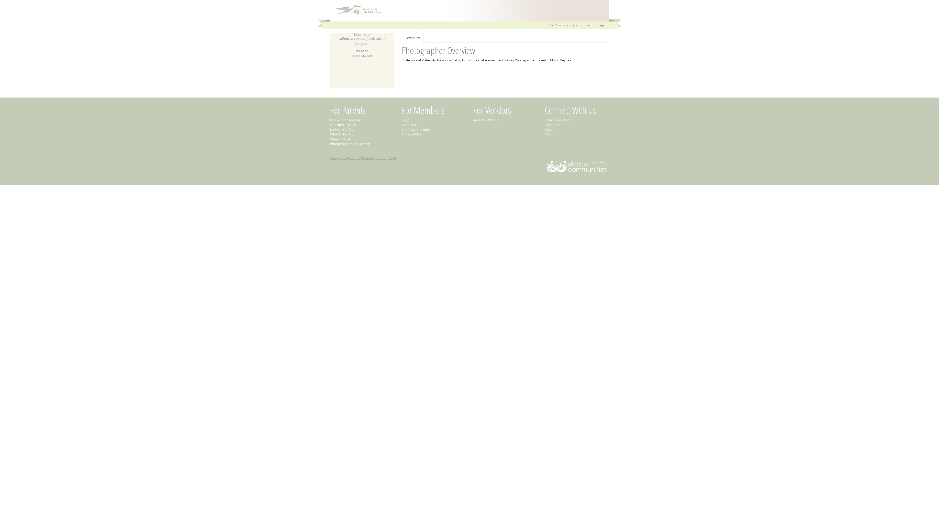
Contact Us (410, 124)
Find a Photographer (345, 120)
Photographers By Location (350, 144)
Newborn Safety (342, 129)
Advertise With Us (486, 120)
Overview (413, 37)
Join (587, 25)
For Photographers (563, 25)
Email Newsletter (557, 120)
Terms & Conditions (416, 129)
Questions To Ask (343, 124)
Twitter (550, 129)
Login (601, 25)
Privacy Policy (412, 134)
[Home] (356, 14)
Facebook (552, 124)
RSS (548, 134)
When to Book (340, 139)
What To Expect (341, 134)
